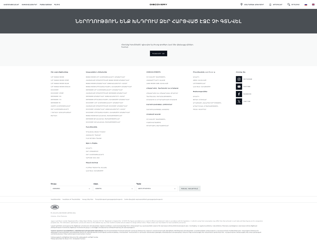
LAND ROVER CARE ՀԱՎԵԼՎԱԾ (157, 83)
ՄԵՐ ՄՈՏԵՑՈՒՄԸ (92, 151)
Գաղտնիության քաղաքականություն (108, 199)
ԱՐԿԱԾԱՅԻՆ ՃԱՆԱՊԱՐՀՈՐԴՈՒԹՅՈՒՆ (207, 103)
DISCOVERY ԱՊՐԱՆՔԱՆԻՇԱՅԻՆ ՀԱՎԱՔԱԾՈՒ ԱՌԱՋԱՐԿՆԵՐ (108, 112)
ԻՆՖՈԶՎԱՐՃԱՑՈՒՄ (153, 122)
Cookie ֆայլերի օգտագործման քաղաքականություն (143, 199)
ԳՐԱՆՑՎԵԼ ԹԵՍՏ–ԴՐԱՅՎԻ (96, 132)
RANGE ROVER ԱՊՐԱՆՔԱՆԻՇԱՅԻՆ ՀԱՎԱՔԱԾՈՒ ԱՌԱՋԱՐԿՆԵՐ (109, 86)
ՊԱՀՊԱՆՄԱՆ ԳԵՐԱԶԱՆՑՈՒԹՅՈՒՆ (159, 96)
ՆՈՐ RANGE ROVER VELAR (60, 83)
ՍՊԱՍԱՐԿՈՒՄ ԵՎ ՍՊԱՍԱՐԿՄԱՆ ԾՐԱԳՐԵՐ (162, 93)
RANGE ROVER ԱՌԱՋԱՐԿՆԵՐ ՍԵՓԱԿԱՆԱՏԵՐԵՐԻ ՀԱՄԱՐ (106, 83)
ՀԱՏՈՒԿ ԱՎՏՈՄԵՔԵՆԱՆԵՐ (61, 106)
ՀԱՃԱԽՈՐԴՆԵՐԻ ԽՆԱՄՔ (155, 80)
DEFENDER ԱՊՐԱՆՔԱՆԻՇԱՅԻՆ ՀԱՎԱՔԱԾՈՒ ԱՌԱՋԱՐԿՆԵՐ (108, 99)
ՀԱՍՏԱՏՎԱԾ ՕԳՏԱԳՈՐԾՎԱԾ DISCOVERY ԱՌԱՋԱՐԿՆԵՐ (107, 106)
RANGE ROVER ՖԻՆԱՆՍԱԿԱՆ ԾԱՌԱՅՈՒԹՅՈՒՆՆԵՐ (104, 115)
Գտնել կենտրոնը (189, 188)
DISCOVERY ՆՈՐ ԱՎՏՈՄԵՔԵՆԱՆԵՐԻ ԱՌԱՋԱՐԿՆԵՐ (104, 103)
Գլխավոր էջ (158, 53)
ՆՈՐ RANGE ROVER (57, 77)
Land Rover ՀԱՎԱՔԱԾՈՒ (94, 171)
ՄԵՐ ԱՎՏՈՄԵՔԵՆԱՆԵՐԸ (60, 109)
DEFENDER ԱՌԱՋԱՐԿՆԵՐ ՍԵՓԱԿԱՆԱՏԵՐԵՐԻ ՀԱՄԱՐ (105, 96)
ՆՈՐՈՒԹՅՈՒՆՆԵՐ (199, 83)
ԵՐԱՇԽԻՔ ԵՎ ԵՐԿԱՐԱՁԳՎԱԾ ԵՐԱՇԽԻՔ (161, 99)
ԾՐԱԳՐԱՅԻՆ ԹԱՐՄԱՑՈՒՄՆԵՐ (157, 126)
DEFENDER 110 (56, 99)
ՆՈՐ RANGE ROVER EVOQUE (60, 86)
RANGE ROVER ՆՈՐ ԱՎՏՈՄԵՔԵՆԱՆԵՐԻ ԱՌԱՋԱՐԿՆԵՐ (105, 77)
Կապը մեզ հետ (87, 199)
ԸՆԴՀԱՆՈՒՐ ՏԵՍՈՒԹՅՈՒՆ (156, 77)
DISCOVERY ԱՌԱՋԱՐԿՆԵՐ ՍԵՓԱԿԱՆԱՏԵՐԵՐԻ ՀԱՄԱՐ (106, 109)
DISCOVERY (55, 90)
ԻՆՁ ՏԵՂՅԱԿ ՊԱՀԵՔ (94, 138)
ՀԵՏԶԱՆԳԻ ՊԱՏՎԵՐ (93, 135)
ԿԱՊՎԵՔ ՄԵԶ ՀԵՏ (93, 158)
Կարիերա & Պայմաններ (71, 199)
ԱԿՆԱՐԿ (89, 148)
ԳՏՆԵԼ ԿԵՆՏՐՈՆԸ (199, 109)
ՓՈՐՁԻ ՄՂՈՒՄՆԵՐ (200, 99)
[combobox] (71, 188)
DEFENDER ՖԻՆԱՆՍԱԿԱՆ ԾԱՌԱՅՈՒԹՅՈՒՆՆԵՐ (103, 119)
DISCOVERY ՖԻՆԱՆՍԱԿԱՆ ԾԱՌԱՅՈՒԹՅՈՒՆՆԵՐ (103, 122)
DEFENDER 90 (55, 103)
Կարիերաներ (56, 199)
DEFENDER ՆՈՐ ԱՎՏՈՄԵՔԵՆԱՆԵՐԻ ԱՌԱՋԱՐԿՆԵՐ (104, 90)
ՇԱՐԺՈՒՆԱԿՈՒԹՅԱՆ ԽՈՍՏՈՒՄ (157, 109)
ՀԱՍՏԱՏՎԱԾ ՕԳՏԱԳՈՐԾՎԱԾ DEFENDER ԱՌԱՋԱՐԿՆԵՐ (106, 93)
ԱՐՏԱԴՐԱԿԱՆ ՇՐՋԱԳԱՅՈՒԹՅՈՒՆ (205, 106)
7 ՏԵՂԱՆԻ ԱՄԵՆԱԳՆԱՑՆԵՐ (61, 112)
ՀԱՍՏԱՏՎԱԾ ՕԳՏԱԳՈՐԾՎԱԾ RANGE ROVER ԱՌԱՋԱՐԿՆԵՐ (108, 80)
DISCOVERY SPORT (57, 93)
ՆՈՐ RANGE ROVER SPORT (60, 80)
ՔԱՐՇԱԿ (54, 115)
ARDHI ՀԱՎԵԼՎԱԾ (199, 80)
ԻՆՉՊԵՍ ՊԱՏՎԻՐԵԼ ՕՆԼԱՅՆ (96, 167)
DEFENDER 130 (56, 96)
